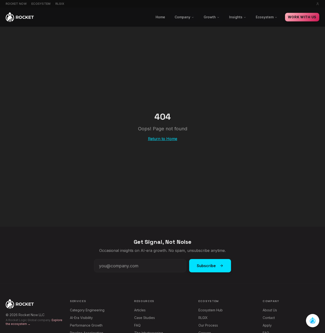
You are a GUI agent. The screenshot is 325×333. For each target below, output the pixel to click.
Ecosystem (41, 3)
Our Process (208, 325)
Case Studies (144, 318)
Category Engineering (87, 310)
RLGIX (59, 3)
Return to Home (162, 138)
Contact (269, 318)
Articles (140, 310)
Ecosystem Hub (210, 310)
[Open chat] (312, 320)
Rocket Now (16, 3)
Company (182, 17)
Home (160, 17)
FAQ (137, 325)
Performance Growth (86, 325)
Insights (235, 17)
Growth (210, 17)
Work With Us (302, 17)
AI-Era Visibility (81, 318)
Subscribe (206, 265)
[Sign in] (317, 3)
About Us (270, 310)
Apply (267, 325)
